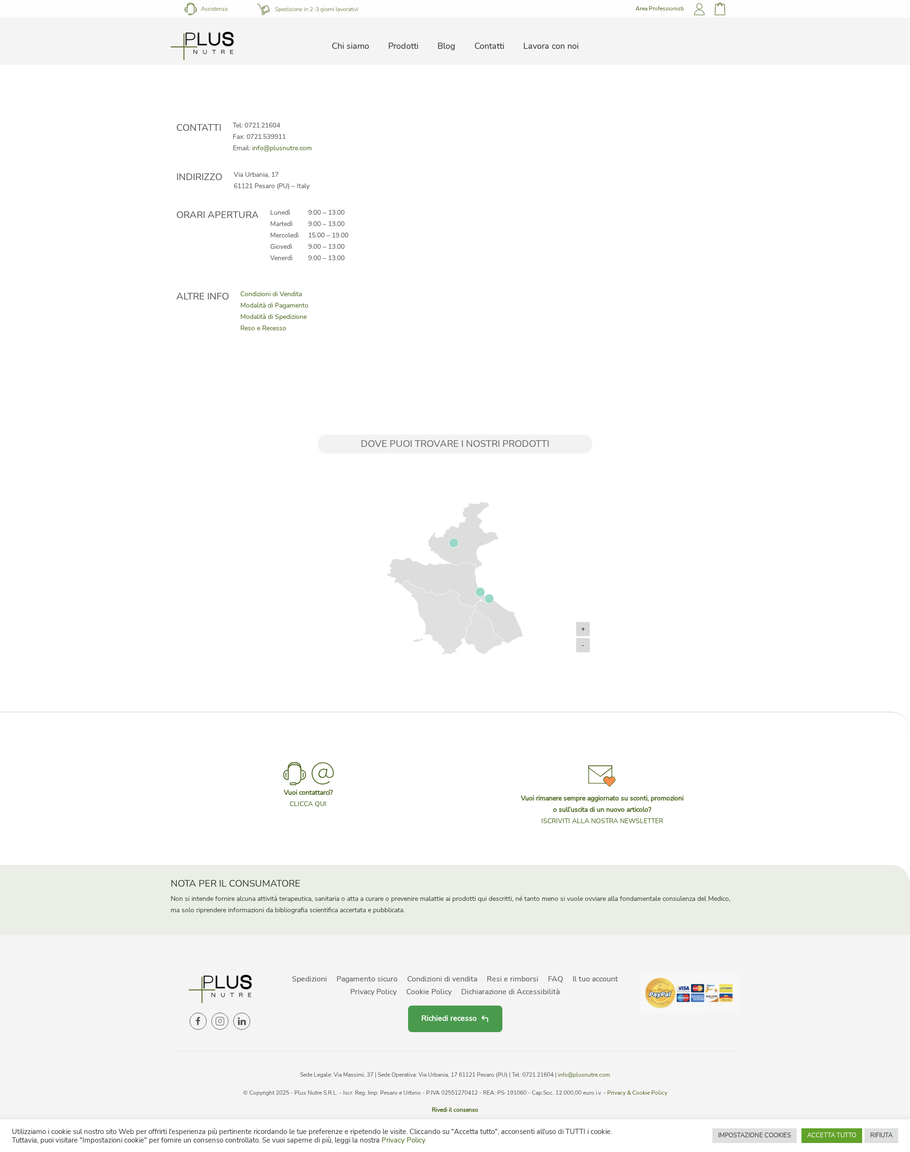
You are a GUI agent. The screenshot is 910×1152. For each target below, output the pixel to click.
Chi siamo (350, 46)
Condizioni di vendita (442, 979)
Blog (446, 46)
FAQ (555, 979)
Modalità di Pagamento (274, 305)
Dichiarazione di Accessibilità (510, 992)
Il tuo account (595, 979)
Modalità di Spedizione (273, 316)
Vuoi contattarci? (308, 792)
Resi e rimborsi (512, 979)
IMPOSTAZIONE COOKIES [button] (754, 1135)
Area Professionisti (660, 8)
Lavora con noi (551, 46)
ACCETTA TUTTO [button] (831, 1135)
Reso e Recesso (263, 328)
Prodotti (403, 46)
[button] (601, 793)
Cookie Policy (429, 992)
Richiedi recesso (449, 1018)
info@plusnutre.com (282, 148)
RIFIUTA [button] (881, 1135)
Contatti (489, 46)
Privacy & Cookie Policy (637, 1093)
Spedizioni (309, 979)
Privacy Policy (373, 992)
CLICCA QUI (308, 803)
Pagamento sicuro (367, 979)
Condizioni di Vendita (271, 294)
